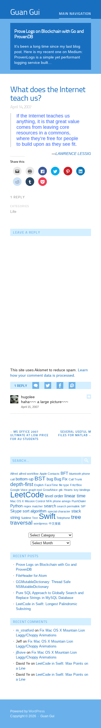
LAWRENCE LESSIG (73, 153)
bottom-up (24, 479)
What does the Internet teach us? (47, 93)
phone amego (62, 501)
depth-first (21, 484)
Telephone (63, 517)
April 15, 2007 (30, 406)
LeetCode (27, 494)
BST (40, 478)
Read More (50, 45)
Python (16, 506)
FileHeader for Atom (31, 576)
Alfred (14, 473)
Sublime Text (29, 517)
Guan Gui (25, 11)
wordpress (41, 523)
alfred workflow (29, 473)
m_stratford (25, 630)
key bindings (82, 489)
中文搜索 (55, 523)
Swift (47, 516)
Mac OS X (17, 501)
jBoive (21, 652)
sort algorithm (35, 511)
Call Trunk (75, 479)
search (50, 506)
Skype (16, 511)
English (39, 485)
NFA (49, 501)
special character (59, 511)
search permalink (68, 506)
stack (76, 511)
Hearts (68, 489)
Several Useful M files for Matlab (74, 433)
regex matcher (33, 506)
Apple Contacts (50, 473)
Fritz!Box (76, 485)
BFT (64, 473)
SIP (83, 506)
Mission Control (35, 501)
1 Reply (17, 197)
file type (64, 485)
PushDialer (79, 501)
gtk (61, 489)
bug (50, 479)
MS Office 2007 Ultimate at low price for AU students (29, 435)
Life (13, 211)
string (15, 517)
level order (54, 496)
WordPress (37, 711)
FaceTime (51, 485)
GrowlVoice (50, 489)
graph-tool (35, 489)
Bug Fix (61, 479)
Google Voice (18, 489)
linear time (74, 495)
